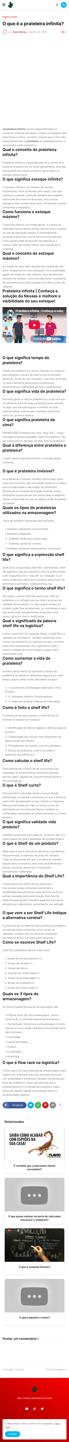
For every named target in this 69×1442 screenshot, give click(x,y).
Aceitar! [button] (12, 1434)
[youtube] (27, 1409)
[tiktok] (34, 1409)
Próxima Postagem (55, 1369)
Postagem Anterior (14, 1369)
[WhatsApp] (38, 1105)
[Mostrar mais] (60, 1105)
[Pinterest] (45, 1105)
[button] (4, 5)
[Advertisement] (34, 76)
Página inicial (10, 17)
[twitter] (42, 1409)
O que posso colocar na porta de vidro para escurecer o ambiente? (34, 1218)
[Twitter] (30, 1105)
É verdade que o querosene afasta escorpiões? (34, 1167)
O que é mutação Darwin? (34, 1267)
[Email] (53, 1105)
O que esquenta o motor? (34, 1317)
